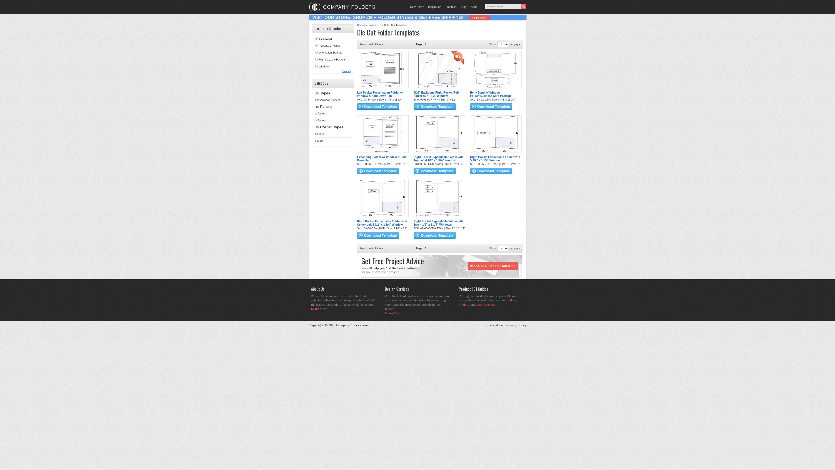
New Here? (417, 6)
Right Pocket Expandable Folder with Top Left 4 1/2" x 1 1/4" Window (439, 158)
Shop (473, 6)
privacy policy (516, 325)
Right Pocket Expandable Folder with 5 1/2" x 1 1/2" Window (495, 158)
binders (464, 305)
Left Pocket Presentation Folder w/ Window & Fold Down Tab (380, 94)
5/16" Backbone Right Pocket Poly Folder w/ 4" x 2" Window (436, 94)
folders (511, 300)
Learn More (319, 309)
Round (319, 141)
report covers (485, 305)
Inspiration (434, 6)
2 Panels (320, 113)
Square (319, 134)
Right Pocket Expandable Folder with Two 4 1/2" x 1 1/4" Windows (439, 223)
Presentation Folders (327, 100)
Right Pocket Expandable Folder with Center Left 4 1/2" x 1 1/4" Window (382, 223)
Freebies (449, 6)
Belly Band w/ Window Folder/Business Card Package (490, 94)
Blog (463, 6)
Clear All (346, 71)
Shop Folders (479, 17)
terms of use (494, 325)
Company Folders (366, 25)
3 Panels (320, 120)
